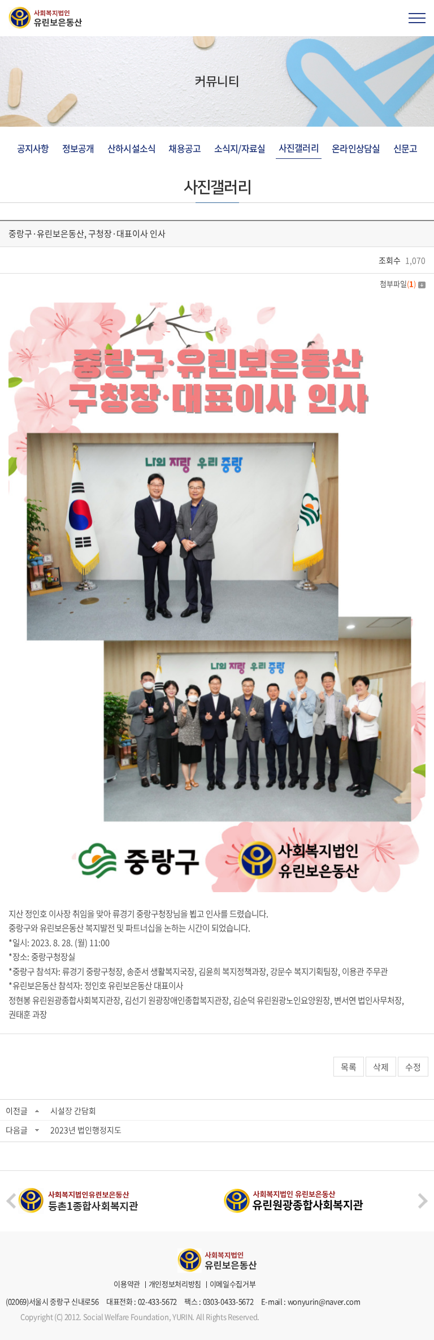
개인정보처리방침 (175, 1283)
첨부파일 (398, 283)
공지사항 (33, 148)
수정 (413, 1067)
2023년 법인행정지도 (85, 1129)
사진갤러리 (299, 147)
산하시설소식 (131, 148)
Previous (11, 1201)
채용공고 (184, 148)
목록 (349, 1067)
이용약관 (127, 1283)
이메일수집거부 (233, 1283)
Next (423, 1201)
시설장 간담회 (73, 1110)
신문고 (405, 148)
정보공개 (78, 148)
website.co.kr (324, 1316)
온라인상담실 (356, 148)
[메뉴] (417, 18)
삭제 (381, 1067)
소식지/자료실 (240, 148)
